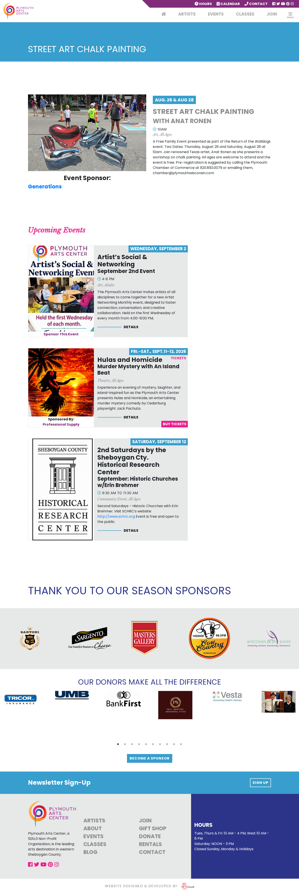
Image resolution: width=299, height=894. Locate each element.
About (92, 828)
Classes (245, 14)
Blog (90, 852)
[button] (118, 744)
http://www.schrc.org (116, 516)
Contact (258, 3)
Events (216, 14)
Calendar (230, 3)
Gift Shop (152, 828)
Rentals (150, 844)
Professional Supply (61, 424)
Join (272, 14)
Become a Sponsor (150, 758)
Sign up (260, 782)
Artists (187, 14)
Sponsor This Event (61, 334)
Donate (150, 836)
